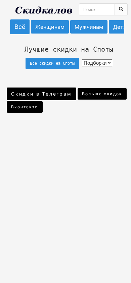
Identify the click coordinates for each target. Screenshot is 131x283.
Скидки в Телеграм (41, 94)
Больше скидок (102, 93)
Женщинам (49, 26)
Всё (19, 26)
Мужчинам (89, 26)
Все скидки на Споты (52, 63)
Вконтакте (24, 106)
